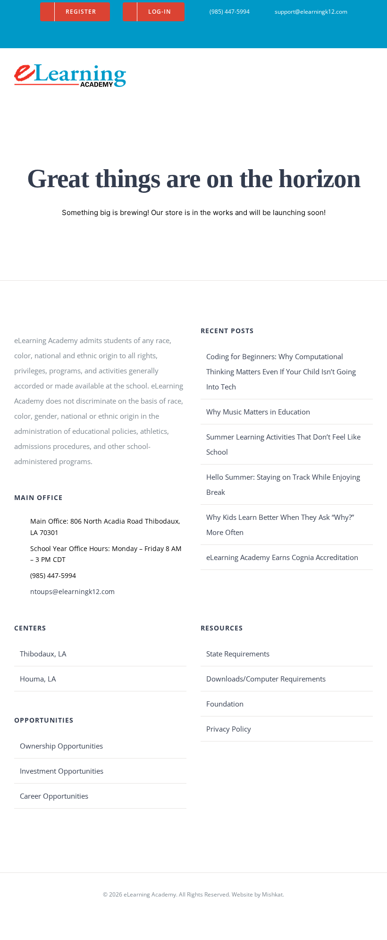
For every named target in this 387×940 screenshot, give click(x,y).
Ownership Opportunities (61, 745)
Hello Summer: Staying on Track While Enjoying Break (283, 484)
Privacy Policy (228, 728)
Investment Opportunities (61, 771)
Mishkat (272, 894)
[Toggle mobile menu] (369, 71)
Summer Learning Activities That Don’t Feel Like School (283, 444)
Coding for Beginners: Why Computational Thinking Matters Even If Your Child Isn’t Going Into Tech (281, 371)
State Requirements (237, 653)
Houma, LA (38, 678)
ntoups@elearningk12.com (72, 591)
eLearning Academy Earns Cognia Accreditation (282, 557)
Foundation (225, 703)
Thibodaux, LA (43, 653)
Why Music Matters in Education (258, 411)
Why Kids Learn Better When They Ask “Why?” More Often (280, 524)
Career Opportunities (54, 796)
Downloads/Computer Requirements (266, 678)
